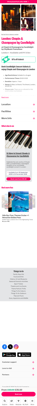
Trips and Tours (19, 296)
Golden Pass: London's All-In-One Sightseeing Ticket (17, 219)
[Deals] (11, 401)
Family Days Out (18, 274)
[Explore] (4, 401)
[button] (9, 34)
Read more (5, 97)
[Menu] (32, 401)
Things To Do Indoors (18, 291)
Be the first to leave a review (9, 34)
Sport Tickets (18, 284)
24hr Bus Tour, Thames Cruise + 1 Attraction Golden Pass (15, 216)
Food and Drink (19, 276)
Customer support (9, 362)
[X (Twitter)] (10, 346)
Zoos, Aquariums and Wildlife (18, 298)
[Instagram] (16, 346)
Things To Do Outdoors (18, 293)
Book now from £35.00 (18, 179)
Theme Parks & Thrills (18, 288)
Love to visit (7, 368)
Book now (18, 394)
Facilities (6, 111)
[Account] (25, 401)
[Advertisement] (18, 247)
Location (6, 104)
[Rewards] (18, 401)
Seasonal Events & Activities (18, 281)
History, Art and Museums (18, 279)
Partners (5, 375)
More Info (6, 118)
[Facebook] (4, 346)
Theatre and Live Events (18, 286)
